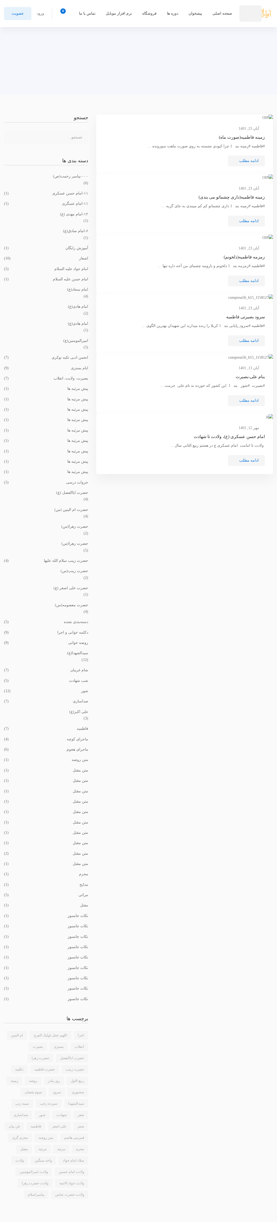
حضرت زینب (75, 1069)
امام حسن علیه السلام (46, 279)
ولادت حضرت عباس (69, 1194)
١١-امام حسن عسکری (46, 193)
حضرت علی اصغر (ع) (71, 588)
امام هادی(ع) (78, 306)
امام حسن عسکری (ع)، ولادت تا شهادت (229, 436)
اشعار (46, 258)
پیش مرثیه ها (46, 389)
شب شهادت (46, 681)
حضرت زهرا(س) (74, 526)
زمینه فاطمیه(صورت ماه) (242, 137)
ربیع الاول (77, 1081)
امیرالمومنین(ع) (75, 341)
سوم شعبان (33, 1092)
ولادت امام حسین (71, 1172)
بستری (59, 1047)
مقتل (46, 905)
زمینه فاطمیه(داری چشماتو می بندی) (232, 197)
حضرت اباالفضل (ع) (72, 493)
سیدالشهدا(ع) (77, 653)
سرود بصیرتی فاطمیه (245, 317)
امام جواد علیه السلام (46, 269)
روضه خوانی (46, 643)
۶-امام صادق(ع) (75, 231)
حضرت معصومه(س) (71, 605)
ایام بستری (46, 368)
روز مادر (54, 1081)
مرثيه (61, 1149)
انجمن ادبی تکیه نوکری (46, 357)
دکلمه (19, 1069)
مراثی (46, 895)
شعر (81, 1115)
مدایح (46, 885)
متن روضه (46, 760)
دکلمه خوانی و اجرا (46, 632)
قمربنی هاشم (74, 1138)
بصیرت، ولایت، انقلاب (46, 378)
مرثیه (43, 1149)
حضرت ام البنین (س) (71, 510)
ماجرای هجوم (46, 749)
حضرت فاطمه (44, 1069)
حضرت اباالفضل (72, 1058)
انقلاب (79, 1047)
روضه (33, 1081)
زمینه (14, 1081)
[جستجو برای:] (46, 137)
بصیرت (38, 1047)
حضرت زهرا (40, 1058)
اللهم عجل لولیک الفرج (50, 1035)
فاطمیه (46, 729)
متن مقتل (46, 770)
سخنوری (78, 1092)
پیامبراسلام (36, 1194)
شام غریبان (46, 670)
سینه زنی (22, 1103)
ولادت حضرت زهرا (35, 1183)
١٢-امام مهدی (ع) (74, 214)
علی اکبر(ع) (78, 712)
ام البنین (17, 1035)
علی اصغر (59, 1126)
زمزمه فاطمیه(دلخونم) (244, 257)
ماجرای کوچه (46, 739)
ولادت (19, 1160)
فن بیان (14, 1126)
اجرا (81, 1035)
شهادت (61, 1115)
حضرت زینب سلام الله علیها (46, 561)
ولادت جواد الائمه (71, 1183)
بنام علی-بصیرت (250, 376)
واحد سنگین (43, 1160)
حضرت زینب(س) (74, 571)
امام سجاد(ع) (77, 289)
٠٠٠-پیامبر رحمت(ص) (70, 176)
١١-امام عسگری (46, 204)
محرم (46, 874)
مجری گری (20, 1138)
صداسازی (46, 701)
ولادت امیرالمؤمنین (34, 1172)
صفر (80, 1126)
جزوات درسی (46, 482)
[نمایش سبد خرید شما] (65, 13)
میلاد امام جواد (73, 1160)
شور (46, 691)
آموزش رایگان (46, 248)
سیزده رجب (48, 1103)
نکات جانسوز (46, 916)
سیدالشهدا (76, 1103)
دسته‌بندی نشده (46, 622)
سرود (57, 1092)
